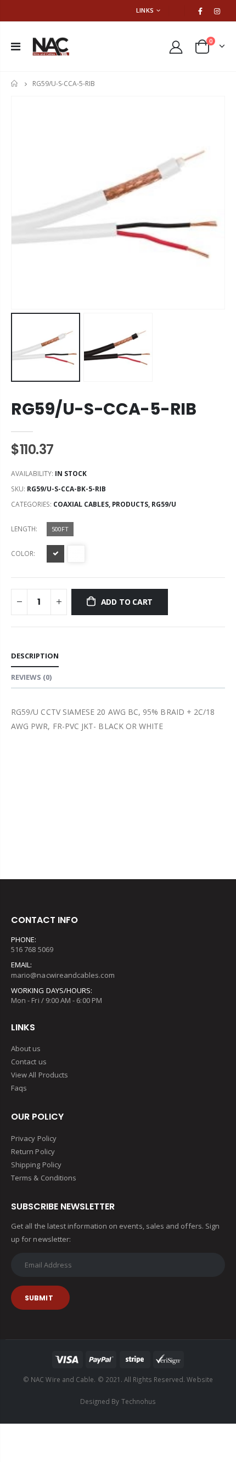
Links (145, 10)
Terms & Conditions (43, 1178)
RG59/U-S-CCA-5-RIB (103, 409)
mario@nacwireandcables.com (63, 975)
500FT (60, 529)
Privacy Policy (34, 1138)
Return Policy (33, 1151)
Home (15, 83)
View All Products (39, 1075)
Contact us (29, 1062)
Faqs (19, 1088)
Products (130, 504)
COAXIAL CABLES (81, 504)
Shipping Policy (36, 1164)
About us (26, 1048)
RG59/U (163, 504)
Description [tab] (35, 656)
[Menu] (15, 46)
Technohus (138, 1401)
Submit (39, 1298)
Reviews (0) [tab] (31, 677)
